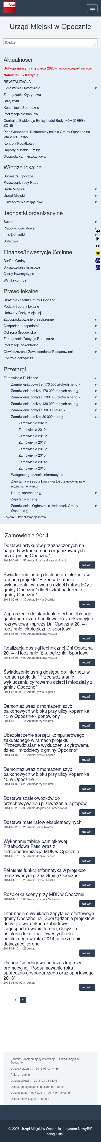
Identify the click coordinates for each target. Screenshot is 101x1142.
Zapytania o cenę (24, 498)
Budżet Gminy (15, 260)
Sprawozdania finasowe (22, 267)
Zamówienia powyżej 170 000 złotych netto (45, 384)
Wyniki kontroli (15, 280)
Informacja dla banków (21, 113)
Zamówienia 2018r (33, 435)
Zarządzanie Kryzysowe (22, 94)
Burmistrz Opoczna (19, 175)
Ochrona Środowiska (20, 332)
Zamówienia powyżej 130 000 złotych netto (45, 396)
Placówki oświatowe (19, 227)
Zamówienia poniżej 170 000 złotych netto (44, 390)
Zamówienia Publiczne (21, 377)
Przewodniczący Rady (21, 182)
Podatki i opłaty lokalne (21, 306)
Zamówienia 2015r (33, 455)
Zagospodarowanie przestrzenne (29, 319)
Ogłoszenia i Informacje (22, 87)
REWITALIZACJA (17, 81)
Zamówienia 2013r (33, 468)
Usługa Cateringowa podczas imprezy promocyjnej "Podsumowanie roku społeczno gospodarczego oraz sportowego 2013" (49, 970)
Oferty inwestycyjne (19, 273)
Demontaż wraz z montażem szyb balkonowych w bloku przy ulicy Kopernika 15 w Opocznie (46, 774)
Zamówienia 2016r (33, 448)
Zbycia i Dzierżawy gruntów (25, 516)
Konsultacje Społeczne (21, 107)
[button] (98, 231)
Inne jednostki (14, 234)
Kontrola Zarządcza (19, 357)
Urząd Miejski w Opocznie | (43, 1128)
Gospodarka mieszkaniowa (25, 156)
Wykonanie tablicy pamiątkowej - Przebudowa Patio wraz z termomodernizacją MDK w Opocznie (41, 846)
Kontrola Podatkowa (19, 143)
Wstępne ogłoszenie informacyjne (37, 474)
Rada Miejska (14, 188)
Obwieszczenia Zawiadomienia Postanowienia (39, 351)
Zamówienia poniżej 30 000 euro (37, 416)
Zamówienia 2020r (33, 422)
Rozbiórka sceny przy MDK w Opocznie (44, 894)
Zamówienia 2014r (33, 461)
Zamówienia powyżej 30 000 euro (38, 409)
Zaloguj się (55, 1133)
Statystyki (11, 100)
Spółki (8, 221)
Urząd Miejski (14, 195)
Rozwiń (87, 565)
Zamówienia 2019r (33, 429)
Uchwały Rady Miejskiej (22, 312)
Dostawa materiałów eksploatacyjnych (43, 822)
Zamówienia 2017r (33, 442)
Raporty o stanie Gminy (22, 149)
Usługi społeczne (26, 492)
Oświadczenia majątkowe (23, 201)
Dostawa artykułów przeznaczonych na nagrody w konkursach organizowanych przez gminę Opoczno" (44, 550)
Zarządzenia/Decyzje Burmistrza (29, 338)
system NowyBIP (79, 1128)
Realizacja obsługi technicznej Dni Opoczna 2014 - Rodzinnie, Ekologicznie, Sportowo (48, 650)
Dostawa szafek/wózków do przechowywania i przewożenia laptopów (45, 800)
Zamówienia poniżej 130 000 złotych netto (44, 403)
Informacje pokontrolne (21, 344)
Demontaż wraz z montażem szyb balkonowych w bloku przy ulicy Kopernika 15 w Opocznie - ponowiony (46, 711)
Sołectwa (11, 240)
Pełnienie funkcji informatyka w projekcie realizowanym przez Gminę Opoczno (45, 872)
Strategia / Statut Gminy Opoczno (29, 299)
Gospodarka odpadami (21, 325)
